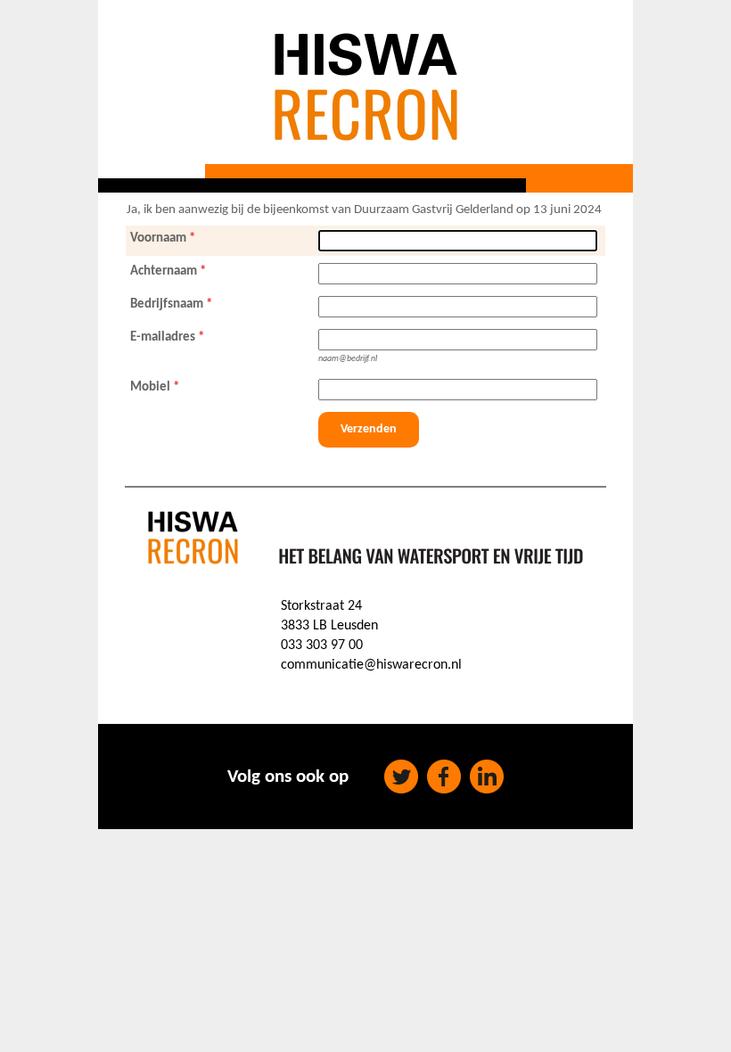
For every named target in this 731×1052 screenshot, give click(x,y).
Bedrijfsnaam (166, 304)
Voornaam (158, 238)
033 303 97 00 (322, 645)
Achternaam (163, 271)
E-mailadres (162, 337)
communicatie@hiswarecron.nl (371, 665)
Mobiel (150, 387)
